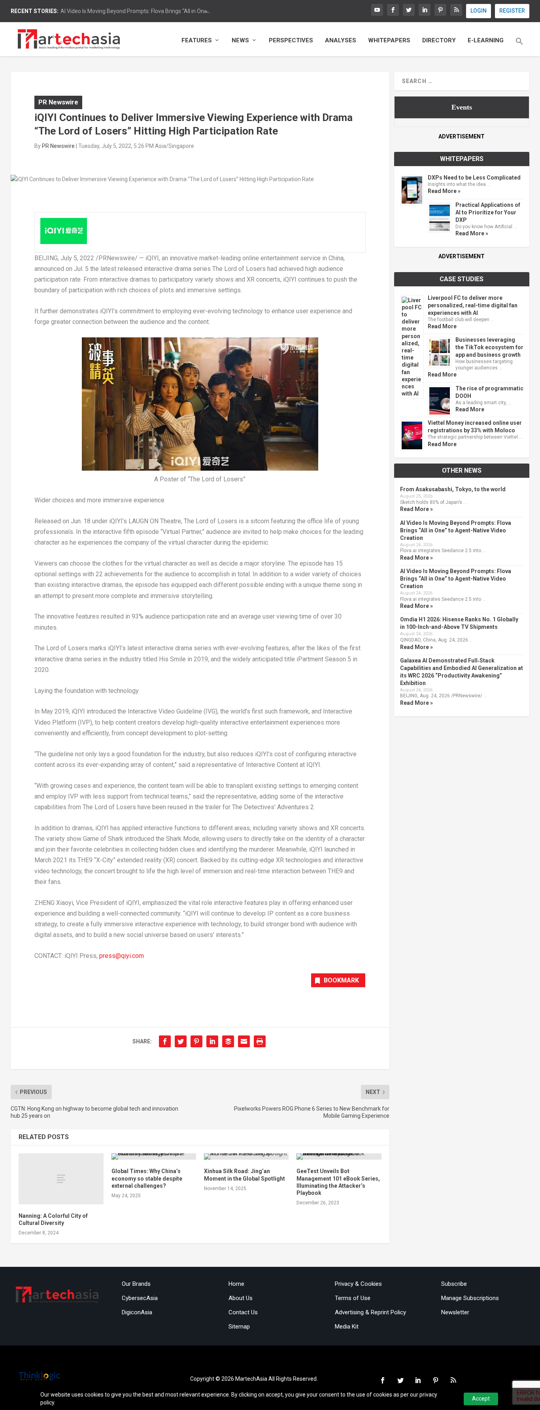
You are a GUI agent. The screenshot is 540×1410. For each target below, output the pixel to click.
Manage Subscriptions (470, 1298)
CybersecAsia (140, 1298)
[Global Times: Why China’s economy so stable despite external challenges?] (153, 1156)
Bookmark (341, 980)
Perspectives (291, 40)
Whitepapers (389, 40)
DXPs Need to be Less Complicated (474, 177)
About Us (240, 1298)
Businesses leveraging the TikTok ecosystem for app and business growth (489, 347)
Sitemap (239, 1326)
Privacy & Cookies (358, 1283)
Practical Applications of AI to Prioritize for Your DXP (487, 212)
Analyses (340, 40)
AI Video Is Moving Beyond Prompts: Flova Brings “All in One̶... (135, 11)
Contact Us (243, 1312)
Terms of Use (352, 1298)
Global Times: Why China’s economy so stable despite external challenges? (146, 1178)
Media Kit (347, 1326)
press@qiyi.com (122, 956)
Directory (439, 40)
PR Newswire (58, 102)
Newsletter (455, 1312)
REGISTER (512, 11)
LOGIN (478, 11)
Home (236, 1283)
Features (196, 40)
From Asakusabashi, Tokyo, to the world (453, 489)
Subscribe (454, 1283)
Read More (442, 326)
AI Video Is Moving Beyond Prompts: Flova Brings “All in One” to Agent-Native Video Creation (455, 530)
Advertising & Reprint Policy (370, 1312)
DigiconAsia (137, 1312)
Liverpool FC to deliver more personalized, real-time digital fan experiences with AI (472, 305)
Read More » (444, 191)
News (240, 40)
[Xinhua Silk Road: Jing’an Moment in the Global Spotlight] (246, 1156)
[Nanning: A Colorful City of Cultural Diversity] (61, 1178)
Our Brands (136, 1283)
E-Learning (486, 40)
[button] (519, 46)
